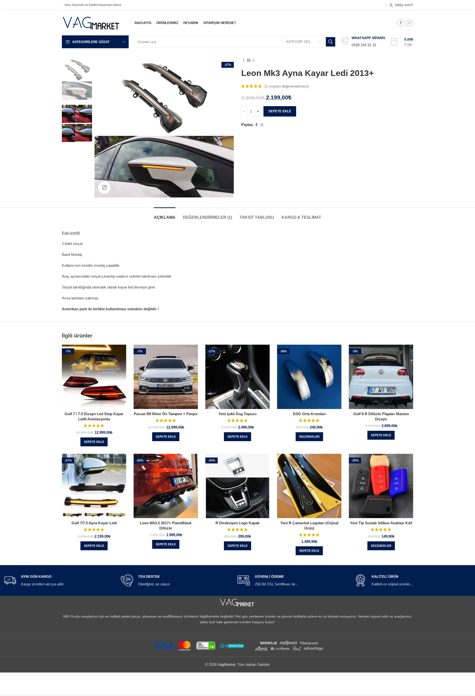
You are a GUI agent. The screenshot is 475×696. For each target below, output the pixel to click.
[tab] (164, 214)
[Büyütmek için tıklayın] (104, 187)
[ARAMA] (330, 42)
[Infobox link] (363, 42)
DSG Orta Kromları (309, 414)
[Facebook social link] (400, 23)
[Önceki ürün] (243, 60)
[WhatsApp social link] (409, 23)
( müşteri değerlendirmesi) (286, 86)
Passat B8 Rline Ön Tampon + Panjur (166, 414)
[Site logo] (91, 22)
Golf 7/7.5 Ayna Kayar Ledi (94, 523)
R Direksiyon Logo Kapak (237, 523)
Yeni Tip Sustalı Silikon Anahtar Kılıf (381, 523)
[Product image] (94, 377)
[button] (94, 441)
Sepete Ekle (279, 111)
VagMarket (226, 664)
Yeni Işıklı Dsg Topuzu (237, 414)
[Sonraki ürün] (253, 60)
